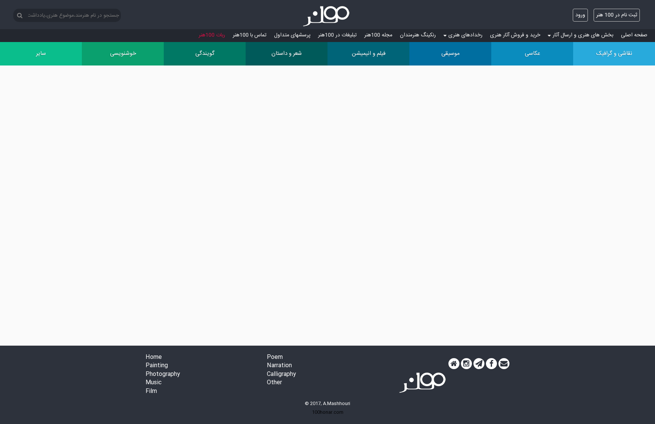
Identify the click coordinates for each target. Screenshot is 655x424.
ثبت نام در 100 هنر (616, 15)
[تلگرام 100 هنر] (478, 363)
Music (153, 383)
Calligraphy (281, 374)
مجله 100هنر (378, 35)
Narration (279, 366)
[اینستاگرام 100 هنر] (466, 363)
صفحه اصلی (634, 35)
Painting (157, 366)
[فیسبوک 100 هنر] (491, 363)
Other (274, 383)
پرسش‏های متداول (292, 35)
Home (154, 357)
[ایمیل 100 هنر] (503, 363)
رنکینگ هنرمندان (418, 35)
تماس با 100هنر (249, 35)
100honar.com (327, 412)
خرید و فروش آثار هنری (515, 35)
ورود (580, 15)
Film (151, 391)
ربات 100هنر (212, 35)
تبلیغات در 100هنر (337, 35)
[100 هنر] (327, 16)
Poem (275, 357)
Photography (163, 374)
